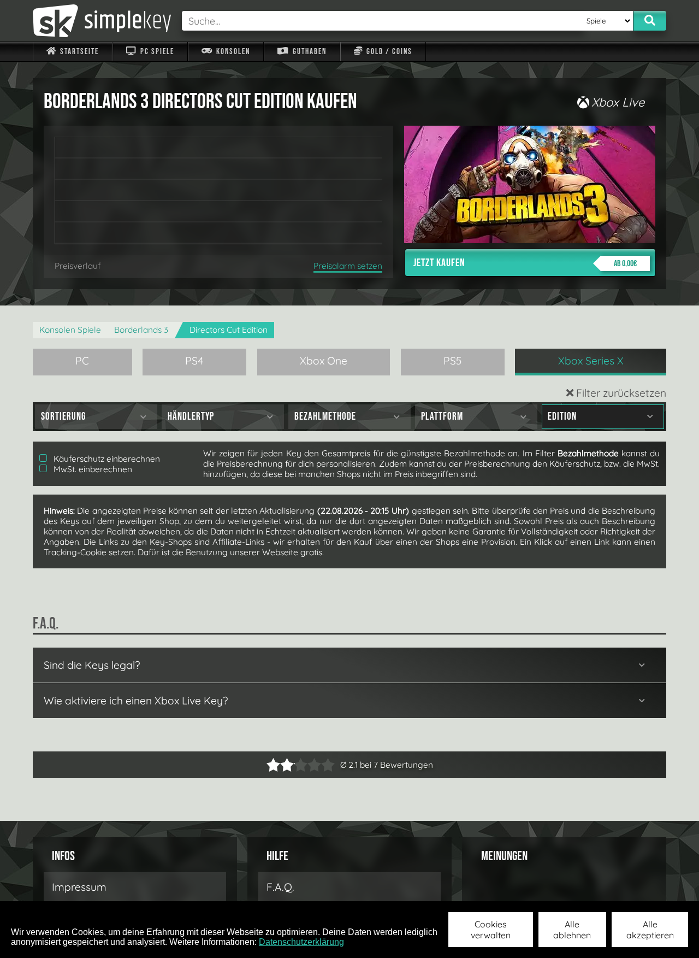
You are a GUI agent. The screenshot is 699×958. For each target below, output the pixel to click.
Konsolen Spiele (70, 330)
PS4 (194, 360)
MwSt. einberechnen (91, 469)
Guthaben (309, 51)
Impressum (79, 887)
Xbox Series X (591, 360)
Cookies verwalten (491, 930)
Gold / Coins (388, 51)
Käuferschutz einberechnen (105, 459)
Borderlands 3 (141, 330)
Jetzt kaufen (525, 262)
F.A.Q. (280, 887)
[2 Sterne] (280, 765)
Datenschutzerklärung (301, 942)
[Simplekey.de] (102, 21)
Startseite (78, 51)
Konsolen (232, 51)
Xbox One (323, 360)
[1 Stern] (273, 765)
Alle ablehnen (572, 930)
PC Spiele (156, 51)
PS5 (452, 360)
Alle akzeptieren (650, 930)
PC (82, 360)
